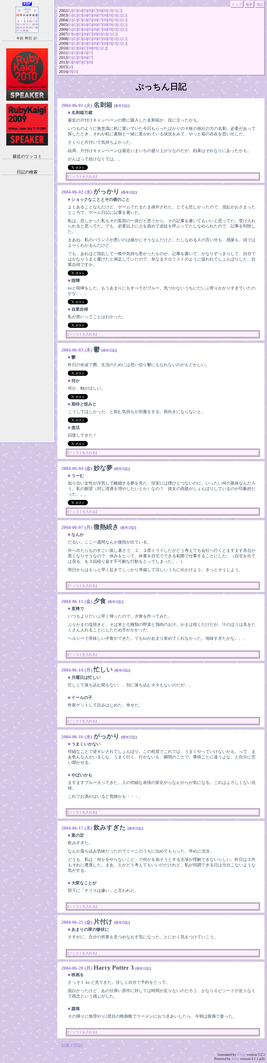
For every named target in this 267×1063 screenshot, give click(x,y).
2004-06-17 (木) (76, 828)
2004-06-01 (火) (76, 105)
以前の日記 (72, 1045)
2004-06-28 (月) (76, 968)
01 (70, 15)
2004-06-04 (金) (76, 468)
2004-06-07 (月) (76, 527)
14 (21, 24)
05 (85, 10)
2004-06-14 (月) (76, 670)
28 (21, 30)
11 (115, 10)
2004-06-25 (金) (76, 922)
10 (110, 10)
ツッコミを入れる (82, 176)
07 (95, 10)
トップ (237, 4)
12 (119, 10)
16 (27, 24)
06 (90, 10)
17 (30, 24)
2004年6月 (27, 10)
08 (100, 10)
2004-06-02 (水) (76, 192)
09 (105, 10)
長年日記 (122, 106)
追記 (260, 4)
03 (75, 10)
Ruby (235, 1059)
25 (33, 27)
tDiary (241, 1054)
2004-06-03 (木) (76, 350)
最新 (249, 4)
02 (70, 10)
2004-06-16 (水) (76, 736)
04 (80, 10)
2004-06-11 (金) (76, 601)
